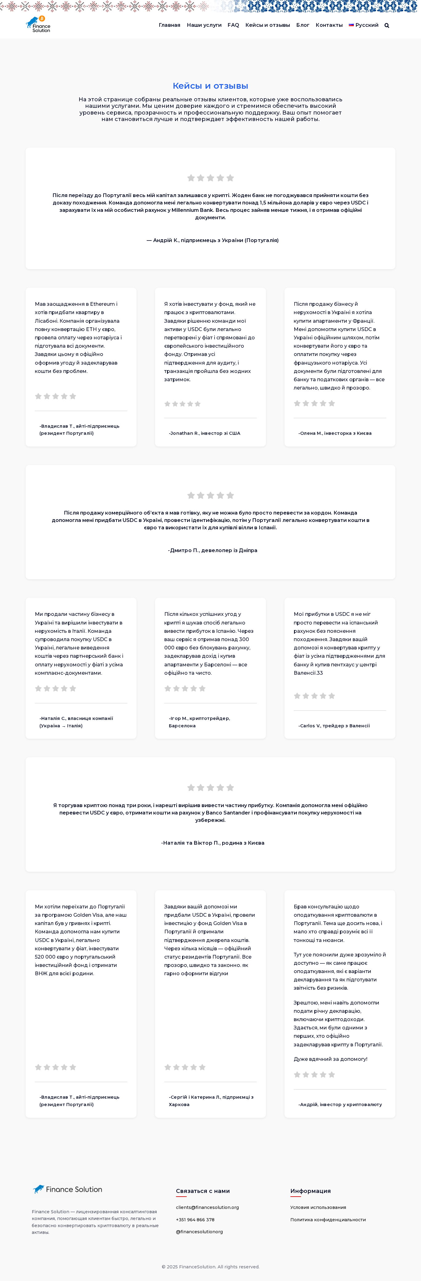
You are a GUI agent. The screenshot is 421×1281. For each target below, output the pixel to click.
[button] (387, 25)
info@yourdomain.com (102, 7)
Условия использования (318, 1207)
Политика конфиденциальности (328, 1219)
